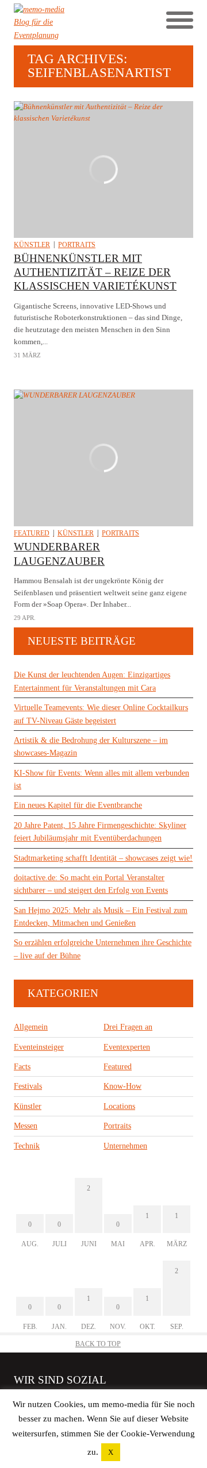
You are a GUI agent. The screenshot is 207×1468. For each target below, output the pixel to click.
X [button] (110, 1452)
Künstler (32, 245)
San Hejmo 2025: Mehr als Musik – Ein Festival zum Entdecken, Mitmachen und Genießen (100, 916)
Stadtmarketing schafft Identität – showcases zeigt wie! (103, 858)
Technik (27, 1146)
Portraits (76, 245)
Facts (22, 1066)
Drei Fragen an (127, 1027)
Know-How (122, 1086)
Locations (119, 1106)
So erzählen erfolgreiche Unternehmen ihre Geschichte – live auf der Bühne (102, 949)
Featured (31, 533)
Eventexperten (126, 1047)
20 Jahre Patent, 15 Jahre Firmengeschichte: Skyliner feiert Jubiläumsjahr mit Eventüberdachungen (100, 831)
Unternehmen (125, 1146)
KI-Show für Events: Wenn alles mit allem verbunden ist (101, 779)
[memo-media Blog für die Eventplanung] (58, 22)
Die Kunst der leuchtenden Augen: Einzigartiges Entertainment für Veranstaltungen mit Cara (92, 681)
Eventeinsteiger (39, 1047)
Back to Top (98, 1344)
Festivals (28, 1086)
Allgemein (31, 1027)
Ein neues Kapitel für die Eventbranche (78, 805)
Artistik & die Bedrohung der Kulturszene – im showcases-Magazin (91, 746)
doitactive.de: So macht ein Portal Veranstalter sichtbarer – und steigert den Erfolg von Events (91, 884)
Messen (25, 1126)
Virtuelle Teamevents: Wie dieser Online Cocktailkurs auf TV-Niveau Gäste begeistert (101, 714)
